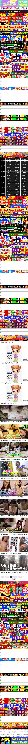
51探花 (24, 181)
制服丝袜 (17, 167)
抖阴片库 (3, 187)
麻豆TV (17, 181)
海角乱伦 (17, 189)
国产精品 (9, 159)
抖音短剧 (9, 181)
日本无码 (24, 159)
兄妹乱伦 (17, 192)
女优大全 (17, 183)
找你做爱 (24, 170)
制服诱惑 (24, 189)
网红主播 (17, 159)
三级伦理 (9, 164)
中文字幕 (17, 164)
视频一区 (3, 160)
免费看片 (3, 193)
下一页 (20, 577)
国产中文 (9, 192)
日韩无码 (24, 194)
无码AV (3, 182)
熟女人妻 (17, 186)
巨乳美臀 (24, 164)
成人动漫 (24, 161)
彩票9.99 (9, 178)
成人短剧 (24, 192)
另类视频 (24, 167)
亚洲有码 (9, 161)
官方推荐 (3, 177)
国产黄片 (9, 186)
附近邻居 (9, 170)
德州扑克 (24, 175)
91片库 (9, 183)
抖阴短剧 (17, 194)
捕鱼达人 (9, 175)
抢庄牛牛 (17, 175)
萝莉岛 (24, 183)
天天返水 (24, 178)
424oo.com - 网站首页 (12, 11)
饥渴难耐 (17, 170)
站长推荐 (3, 171)
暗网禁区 (9, 189)
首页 (2, 577)
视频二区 (3, 166)
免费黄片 (24, 186)
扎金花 (16, 178)
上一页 (7, 577)
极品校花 (9, 194)
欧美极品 (17, 161)
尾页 (14, 579)
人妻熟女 (9, 167)
